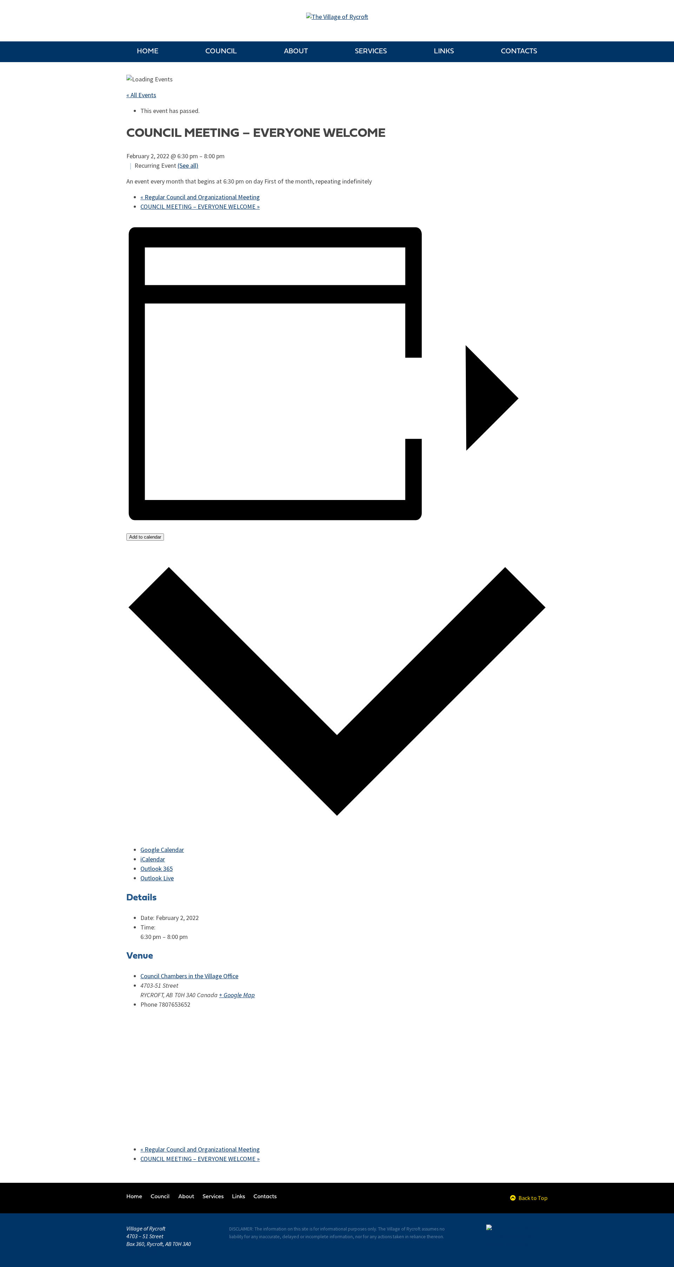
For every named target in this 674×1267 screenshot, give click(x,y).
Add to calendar (145, 537)
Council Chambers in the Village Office (189, 976)
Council (221, 51)
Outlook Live (157, 878)
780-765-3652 (142, 1251)
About (296, 51)
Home (147, 51)
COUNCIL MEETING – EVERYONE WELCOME (200, 206)
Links (444, 51)
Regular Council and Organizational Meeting (200, 197)
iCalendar (152, 859)
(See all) (188, 165)
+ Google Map (237, 995)
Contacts (519, 51)
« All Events (141, 95)
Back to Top (532, 1198)
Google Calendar (162, 850)
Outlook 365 (156, 869)
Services (371, 51)
